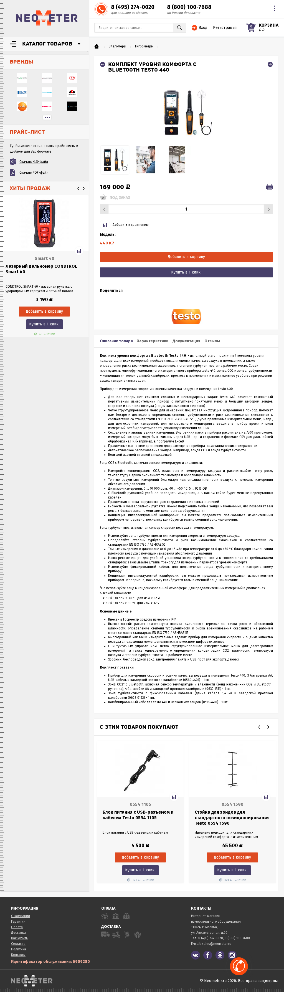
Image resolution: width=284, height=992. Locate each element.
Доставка (18, 933)
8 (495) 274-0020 (132, 7)
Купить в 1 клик (44, 324)
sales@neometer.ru (216, 944)
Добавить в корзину (186, 256)
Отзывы (212, 341)
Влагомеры (117, 46)
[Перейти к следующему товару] (270, 64)
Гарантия (18, 921)
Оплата (17, 927)
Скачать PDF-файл (34, 172)
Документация (186, 341)
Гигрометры (144, 46)
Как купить (19, 938)
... (47, 117)
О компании (20, 916)
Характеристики (152, 341)
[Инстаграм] (232, 955)
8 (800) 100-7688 (189, 7)
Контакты (18, 955)
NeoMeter (47, 18)
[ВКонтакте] (195, 955)
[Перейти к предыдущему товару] (102, 64)
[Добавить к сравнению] (79, 251)
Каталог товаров (47, 44)
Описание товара (116, 341)
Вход (203, 27)
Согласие (18, 944)
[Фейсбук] (207, 955)
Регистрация (225, 27)
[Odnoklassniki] (219, 955)
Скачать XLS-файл (33, 162)
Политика (18, 949)
